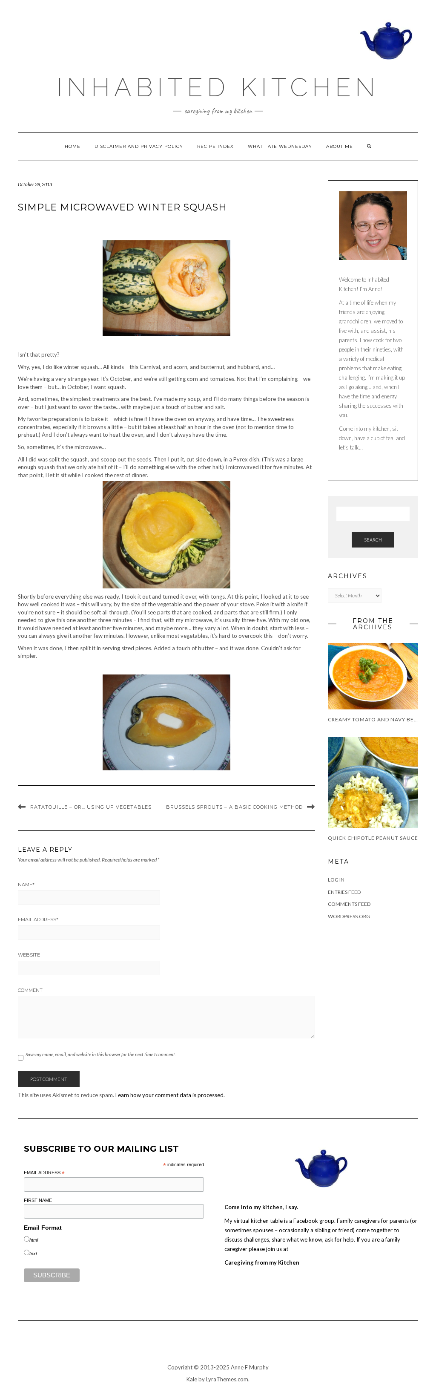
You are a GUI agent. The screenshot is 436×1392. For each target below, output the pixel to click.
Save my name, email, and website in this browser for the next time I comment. (101, 1054)
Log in (336, 879)
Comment (30, 990)
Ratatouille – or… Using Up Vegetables (91, 807)
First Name (38, 1200)
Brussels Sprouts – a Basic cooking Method (234, 807)
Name (26, 885)
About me (339, 146)
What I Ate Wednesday (280, 146)
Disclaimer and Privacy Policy (139, 146)
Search (373, 539)
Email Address (38, 919)
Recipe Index (215, 146)
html (33, 1239)
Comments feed (349, 904)
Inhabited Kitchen (218, 87)
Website (29, 955)
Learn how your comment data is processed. (170, 1095)
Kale (191, 1379)
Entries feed (344, 892)
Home (72, 146)
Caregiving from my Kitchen (261, 1262)
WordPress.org (349, 916)
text (33, 1253)
